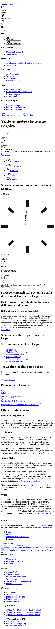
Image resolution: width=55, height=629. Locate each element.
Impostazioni (15, 43)
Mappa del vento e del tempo (18, 52)
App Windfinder (12, 74)
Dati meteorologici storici (16, 89)
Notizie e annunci (13, 94)
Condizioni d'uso (13, 105)
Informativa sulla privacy (16, 107)
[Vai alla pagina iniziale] (1, 2)
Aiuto (11, 39)
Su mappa (6, 155)
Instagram (37, 612)
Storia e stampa (12, 76)
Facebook (30, 115)
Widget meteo (11, 65)
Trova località (9, 380)
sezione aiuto (47, 528)
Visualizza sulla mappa (14, 115)
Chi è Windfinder (13, 78)
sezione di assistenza (32, 481)
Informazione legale (14, 109)
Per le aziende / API (14, 81)
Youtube (36, 615)
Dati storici (5, 330)
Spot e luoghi (11, 54)
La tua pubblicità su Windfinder (19, 92)
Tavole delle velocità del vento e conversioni (24, 63)
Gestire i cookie (12, 96)
